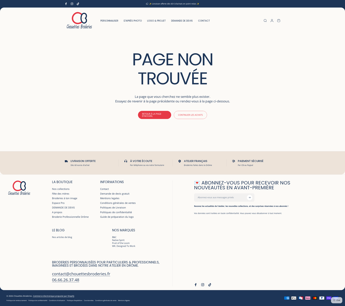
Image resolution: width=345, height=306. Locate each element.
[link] (81, 273)
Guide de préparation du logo (117, 216)
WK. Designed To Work (123, 246)
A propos (57, 212)
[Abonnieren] (249, 197)
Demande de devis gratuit (114, 193)
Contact (104, 189)
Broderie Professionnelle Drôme (70, 216)
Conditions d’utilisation (57, 300)
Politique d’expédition (74, 300)
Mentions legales (109, 198)
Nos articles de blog (62, 237)
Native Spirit (118, 240)
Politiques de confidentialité (116, 212)
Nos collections (61, 189)
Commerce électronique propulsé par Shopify (53, 296)
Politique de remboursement (16, 300)
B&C (114, 237)
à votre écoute (141, 161)
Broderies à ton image (64, 198)
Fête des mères (60, 193)
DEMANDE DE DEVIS (63, 207)
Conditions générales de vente (105, 300)
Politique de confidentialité (37, 300)
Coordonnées (89, 300)
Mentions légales (124, 300)
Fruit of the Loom (121, 243)
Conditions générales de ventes (118, 203)
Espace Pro (58, 203)
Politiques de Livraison (113, 207)
